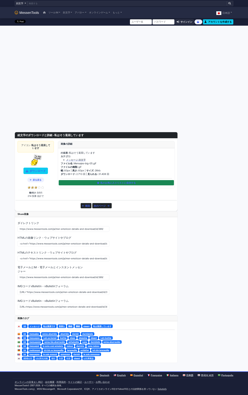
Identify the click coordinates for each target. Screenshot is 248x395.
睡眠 (70, 326)
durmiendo (87, 334)
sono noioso (93, 346)
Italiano (174, 375)
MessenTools (29, 13)
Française (156, 375)
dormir (75, 334)
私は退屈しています (102, 326)
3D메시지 (27, 358)
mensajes (34, 334)
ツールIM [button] (53, 12)
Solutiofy (162, 389)
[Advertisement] (124, 51)
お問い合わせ (103, 382)
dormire (80, 346)
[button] (224, 12)
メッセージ (35, 326)
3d (24, 334)
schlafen (84, 350)
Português (227, 375)
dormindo (95, 342)
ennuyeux (65, 354)
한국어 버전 (207, 375)
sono (84, 342)
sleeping (83, 338)
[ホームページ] (44, 12)
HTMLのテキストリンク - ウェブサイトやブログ (47, 252)
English (121, 375)
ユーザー (89, 382)
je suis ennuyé (50, 354)
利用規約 (61, 382)
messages (34, 338)
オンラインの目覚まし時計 (29, 382)
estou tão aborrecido (54, 342)
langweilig (72, 350)
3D (24, 326)
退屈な (62, 326)
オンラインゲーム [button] (98, 12)
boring (63, 338)
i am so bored (50, 338)
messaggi (34, 346)
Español (138, 375)
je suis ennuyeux (92, 354)
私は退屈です (49, 326)
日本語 (189, 375)
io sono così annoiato (53, 346)
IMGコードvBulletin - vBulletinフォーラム (43, 286)
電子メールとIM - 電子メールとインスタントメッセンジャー (50, 269)
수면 (61, 358)
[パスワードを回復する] (198, 21)
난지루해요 (89, 358)
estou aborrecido (111, 342)
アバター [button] (79, 12)
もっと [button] (116, 12)
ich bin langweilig (100, 350)
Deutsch (104, 375)
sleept (86, 326)
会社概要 (49, 382)
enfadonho (73, 342)
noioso (70, 346)
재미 (53, 358)
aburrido (64, 334)
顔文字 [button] (66, 12)
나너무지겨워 (42, 358)
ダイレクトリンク (28, 223)
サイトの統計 (75, 382)
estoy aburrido (49, 334)
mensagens (35, 342)
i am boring (105, 338)
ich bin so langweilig (54, 350)
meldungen (34, 350)
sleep (72, 338)
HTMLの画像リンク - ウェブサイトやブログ (44, 237)
